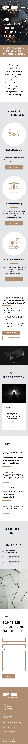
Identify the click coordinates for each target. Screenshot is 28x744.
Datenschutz (6, 706)
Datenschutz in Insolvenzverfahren (9, 709)
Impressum (6, 704)
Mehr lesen (9, 421)
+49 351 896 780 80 (13, 338)
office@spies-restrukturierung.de (12, 551)
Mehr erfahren (14, 167)
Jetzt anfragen (11, 333)
